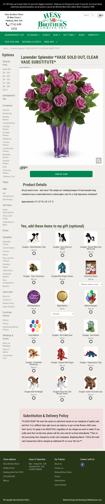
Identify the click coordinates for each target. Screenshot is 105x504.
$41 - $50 (6, 73)
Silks (55, 35)
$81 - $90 (6, 86)
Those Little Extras (7, 217)
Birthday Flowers (6, 118)
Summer (6, 110)
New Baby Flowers (6, 155)
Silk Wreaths (7, 199)
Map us (6, 480)
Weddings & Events (31, 42)
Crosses (6, 251)
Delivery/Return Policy (63, 472)
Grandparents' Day (14, 35)
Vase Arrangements (8, 281)
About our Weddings (6, 344)
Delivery (6, 320)
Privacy (5, 323)
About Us (6, 296)
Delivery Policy (8, 303)
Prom (5, 167)
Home (5, 48)
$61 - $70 (6, 79)
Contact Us (7, 300)
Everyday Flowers (6, 127)
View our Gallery (6, 350)
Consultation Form (8, 356)
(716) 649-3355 (9, 476)
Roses (82, 35)
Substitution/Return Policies (9, 328)
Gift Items (68, 35)
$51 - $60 (6, 76)
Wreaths (6, 286)
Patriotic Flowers (6, 162)
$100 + (5, 90)
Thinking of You (9, 176)
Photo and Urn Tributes (8, 259)
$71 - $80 (6, 83)
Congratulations (9, 123)
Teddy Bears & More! (8, 223)
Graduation (7, 139)
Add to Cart (61, 174)
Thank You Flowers (7, 171)
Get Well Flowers (6, 134)
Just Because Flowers (8, 149)
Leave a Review (8, 307)
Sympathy (93, 35)
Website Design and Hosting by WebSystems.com (82, 500)
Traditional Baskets (7, 275)
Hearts (5, 255)
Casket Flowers (8, 248)
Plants (46, 35)
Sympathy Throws (7, 243)
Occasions (32, 35)
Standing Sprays (6, 265)
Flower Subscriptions (8, 211)
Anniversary (7, 113)
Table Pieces (8, 270)
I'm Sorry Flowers (6, 143)
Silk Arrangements (8, 194)
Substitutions (60, 480)
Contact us (59, 468)
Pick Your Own (12, 42)
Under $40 (7, 69)
